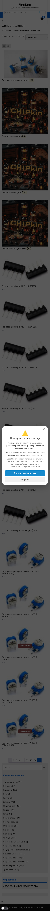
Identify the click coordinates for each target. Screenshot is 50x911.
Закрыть (25, 479)
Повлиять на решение (25, 473)
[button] (4, 908)
